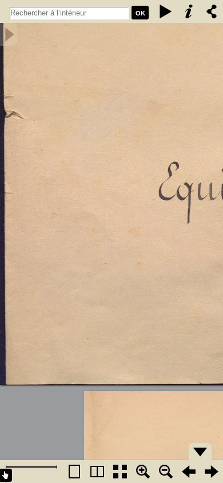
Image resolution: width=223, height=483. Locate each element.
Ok (140, 13)
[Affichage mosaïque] (120, 471)
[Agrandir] (143, 471)
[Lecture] (165, 11)
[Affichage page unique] (74, 471)
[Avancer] (211, 471)
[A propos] (188, 11)
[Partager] (211, 11)
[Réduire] (165, 471)
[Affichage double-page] (97, 471)
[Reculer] (188, 471)
